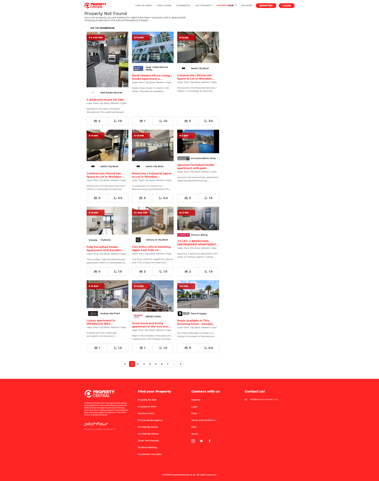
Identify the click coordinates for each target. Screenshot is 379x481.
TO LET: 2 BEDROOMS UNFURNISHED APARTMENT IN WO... (196, 244)
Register (266, 5)
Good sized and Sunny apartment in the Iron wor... (151, 325)
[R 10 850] (107, 145)
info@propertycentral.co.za (264, 399)
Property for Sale (147, 399)
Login (287, 5)
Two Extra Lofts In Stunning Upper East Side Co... (151, 248)
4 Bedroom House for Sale (105, 99)
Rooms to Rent (146, 413)
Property (227, 5)
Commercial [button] (183, 5)
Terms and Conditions (203, 420)
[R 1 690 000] (153, 220)
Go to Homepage (102, 28)
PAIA (193, 427)
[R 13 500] (107, 220)
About (194, 433)
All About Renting (147, 447)
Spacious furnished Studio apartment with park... (196, 166)
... (173, 364)
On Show (246, 5)
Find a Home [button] (164, 5)
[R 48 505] (153, 145)
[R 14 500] (153, 295)
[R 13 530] (198, 47)
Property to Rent (147, 406)
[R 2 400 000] (107, 59)
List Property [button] (203, 5)
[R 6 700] (198, 294)
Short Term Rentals (148, 440)
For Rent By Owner (148, 433)
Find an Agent (143, 5)
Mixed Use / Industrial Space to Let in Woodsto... (152, 175)
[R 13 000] (153, 47)
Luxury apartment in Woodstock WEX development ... (101, 324)
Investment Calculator (150, 454)
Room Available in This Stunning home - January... (196, 322)
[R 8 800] (198, 141)
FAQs (194, 413)
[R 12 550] (198, 218)
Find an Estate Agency (150, 420)
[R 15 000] (107, 294)
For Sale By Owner (148, 427)
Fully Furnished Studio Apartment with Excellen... (105, 248)
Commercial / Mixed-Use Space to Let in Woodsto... (196, 77)
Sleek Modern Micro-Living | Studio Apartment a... (151, 77)
